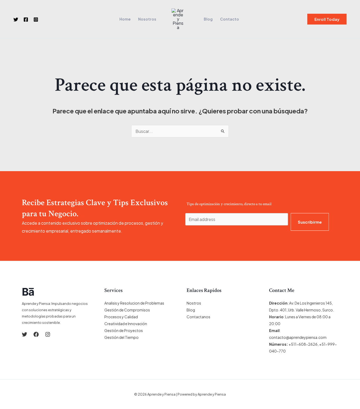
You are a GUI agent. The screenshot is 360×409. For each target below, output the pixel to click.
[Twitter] (15, 19)
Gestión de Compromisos (127, 309)
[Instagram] (35, 19)
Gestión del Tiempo (121, 337)
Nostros (194, 303)
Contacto (229, 19)
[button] (327, 19)
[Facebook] (25, 19)
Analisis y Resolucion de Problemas (134, 303)
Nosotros (147, 19)
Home (125, 19)
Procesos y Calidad (121, 316)
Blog (208, 19)
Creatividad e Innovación (125, 323)
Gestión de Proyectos (123, 330)
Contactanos (198, 316)
